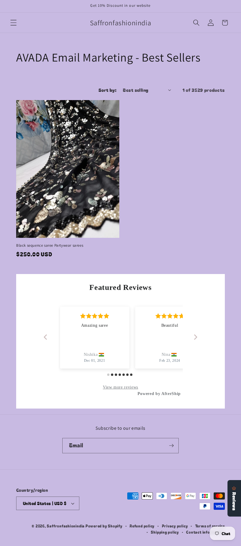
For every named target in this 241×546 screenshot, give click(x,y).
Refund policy (142, 525)
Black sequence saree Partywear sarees (49, 245)
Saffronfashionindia (66, 525)
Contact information (205, 532)
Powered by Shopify (104, 525)
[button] (13, 23)
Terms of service (210, 525)
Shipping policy (165, 532)
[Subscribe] (171, 445)
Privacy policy (175, 525)
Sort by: (107, 90)
